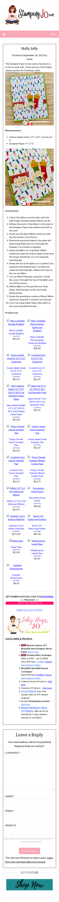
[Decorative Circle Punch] (37, 491)
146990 (16, 376)
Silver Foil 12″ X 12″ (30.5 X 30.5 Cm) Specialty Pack (37, 401)
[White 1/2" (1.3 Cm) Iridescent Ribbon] (16, 494)
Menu (53, 34)
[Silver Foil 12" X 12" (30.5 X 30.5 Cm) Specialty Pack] (37, 392)
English (40, 661)
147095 (37, 445)
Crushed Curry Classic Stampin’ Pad (16, 473)
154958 (37, 479)
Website (10, 825)
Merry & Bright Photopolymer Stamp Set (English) (37, 340)
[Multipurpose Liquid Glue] (37, 544)
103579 (16, 550)
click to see (33, 651)
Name (9, 796)
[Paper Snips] (16, 540)
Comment (13, 752)
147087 (16, 479)
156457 (37, 407)
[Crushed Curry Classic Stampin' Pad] (16, 463)
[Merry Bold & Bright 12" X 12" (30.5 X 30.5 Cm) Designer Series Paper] (16, 399)
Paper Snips (16, 547)
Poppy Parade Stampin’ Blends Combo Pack (37, 473)
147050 (16, 448)
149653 (16, 531)
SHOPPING (47, 596)
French (48, 661)
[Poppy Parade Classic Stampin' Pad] (16, 433)
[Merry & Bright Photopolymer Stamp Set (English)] (37, 330)
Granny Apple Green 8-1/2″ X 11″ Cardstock (16, 371)
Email (9, 810)
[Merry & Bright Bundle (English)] (16, 324)
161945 (16, 417)
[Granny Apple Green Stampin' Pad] (37, 433)
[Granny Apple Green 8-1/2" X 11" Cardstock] (16, 361)
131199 (37, 376)
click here (47, 688)
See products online (31, 665)
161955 (16, 507)
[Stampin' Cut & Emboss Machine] (16, 519)
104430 (16, 580)
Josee (30, 59)
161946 (37, 346)
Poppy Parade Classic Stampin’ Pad (16, 442)
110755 (37, 556)
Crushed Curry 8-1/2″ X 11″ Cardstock (37, 371)
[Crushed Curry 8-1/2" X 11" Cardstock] (37, 361)
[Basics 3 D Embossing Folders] (37, 519)
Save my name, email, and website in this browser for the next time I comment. (31, 840)
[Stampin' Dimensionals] (16, 568)
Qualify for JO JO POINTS (29, 610)
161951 (16, 336)
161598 (37, 531)
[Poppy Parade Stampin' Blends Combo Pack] (37, 463)
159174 (37, 503)
